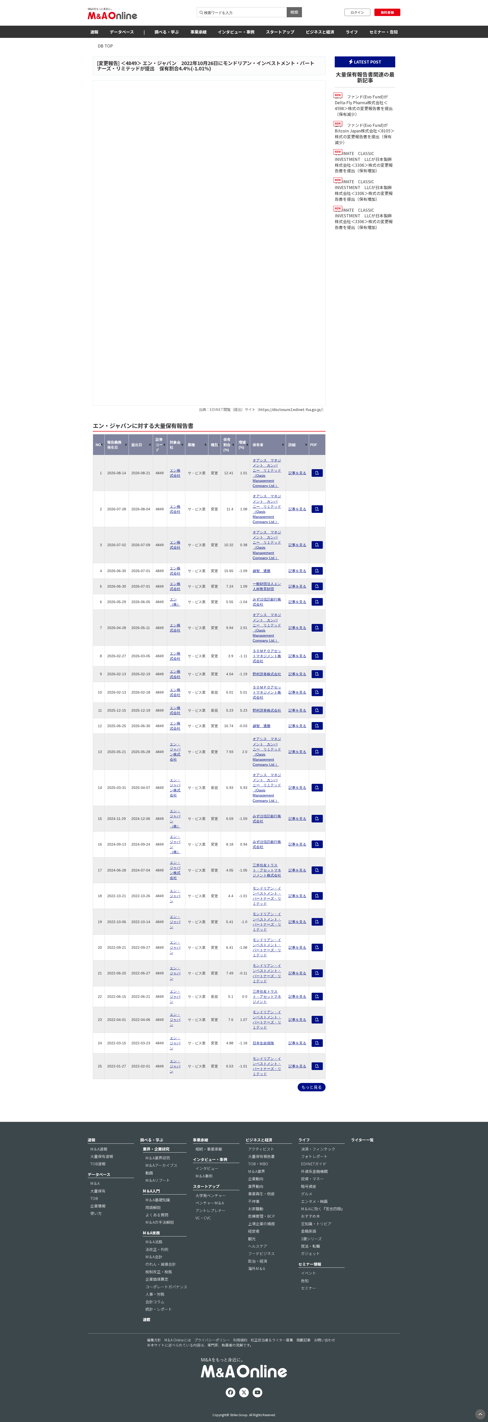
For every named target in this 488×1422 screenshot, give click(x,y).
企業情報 (97, 1206)
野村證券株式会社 (267, 674)
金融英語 (308, 1231)
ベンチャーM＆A (209, 1202)
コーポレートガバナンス (166, 1286)
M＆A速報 (98, 1149)
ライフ (352, 32)
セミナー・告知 (383, 32)
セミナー (308, 1288)
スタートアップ (280, 32)
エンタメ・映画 (314, 1201)
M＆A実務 (151, 1232)
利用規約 (240, 1339)
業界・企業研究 (156, 1149)
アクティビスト (261, 1149)
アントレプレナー (210, 1210)
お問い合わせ (324, 1339)
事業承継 (198, 32)
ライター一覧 (362, 1139)
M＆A (95, 1183)
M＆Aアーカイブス (161, 1165)
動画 (149, 1172)
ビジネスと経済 (320, 32)
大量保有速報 (101, 1156)
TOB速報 (97, 1163)
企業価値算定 (156, 1279)
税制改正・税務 (158, 1271)
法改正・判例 (156, 1249)
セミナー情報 (309, 1264)
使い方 (96, 1213)
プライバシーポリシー (212, 1339)
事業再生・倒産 (261, 1193)
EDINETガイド (313, 1163)
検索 (294, 12)
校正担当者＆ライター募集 (272, 1339)
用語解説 (153, 1207)
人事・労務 (154, 1294)
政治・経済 (257, 1261)
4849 (131, 63)
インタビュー (206, 1168)
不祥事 (254, 1201)
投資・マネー (312, 1178)
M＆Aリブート (157, 1180)
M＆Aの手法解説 (159, 1222)
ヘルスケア (257, 1246)
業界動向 (255, 1186)
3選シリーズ (311, 1238)
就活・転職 (310, 1246)
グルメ (306, 1193)
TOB (94, 1198)
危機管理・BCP (261, 1216)
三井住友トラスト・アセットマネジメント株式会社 (267, 870)
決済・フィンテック (318, 1149)
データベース (122, 32)
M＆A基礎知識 (157, 1199)
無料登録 (387, 12)
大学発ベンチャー (210, 1195)
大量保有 (97, 1191)
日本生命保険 (263, 1043)
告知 (305, 1280)
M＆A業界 (256, 1171)
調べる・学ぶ (167, 32)
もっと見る (311, 1087)
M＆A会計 (153, 1256)
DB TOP (105, 46)
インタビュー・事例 (236, 32)
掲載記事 (303, 1339)
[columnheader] (99, 444)
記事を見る (297, 473)
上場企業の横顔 (261, 1223)
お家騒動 (255, 1208)
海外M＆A (256, 1268)
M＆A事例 (203, 1176)
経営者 (254, 1231)
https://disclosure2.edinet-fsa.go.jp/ (290, 409)
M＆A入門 (151, 1191)
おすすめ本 (310, 1216)
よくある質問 (156, 1214)
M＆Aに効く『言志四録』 (323, 1208)
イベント (308, 1273)
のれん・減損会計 (160, 1264)
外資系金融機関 (314, 1171)
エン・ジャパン (175, 896)
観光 (252, 1238)
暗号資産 (308, 1186)
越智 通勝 (261, 571)
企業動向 (255, 1178)
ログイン (357, 12)
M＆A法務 (153, 1241)
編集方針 (154, 1339)
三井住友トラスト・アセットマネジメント (267, 996)
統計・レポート (158, 1309)
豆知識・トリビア (316, 1223)
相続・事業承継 (208, 1149)
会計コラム (154, 1301)
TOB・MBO (258, 1163)
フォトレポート (314, 1156)
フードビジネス (261, 1253)
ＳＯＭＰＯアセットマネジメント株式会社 (267, 656)
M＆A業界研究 (157, 1157)
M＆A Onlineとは (177, 1339)
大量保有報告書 (261, 1156)
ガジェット (310, 1253)
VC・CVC (203, 1217)
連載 (146, 1319)
